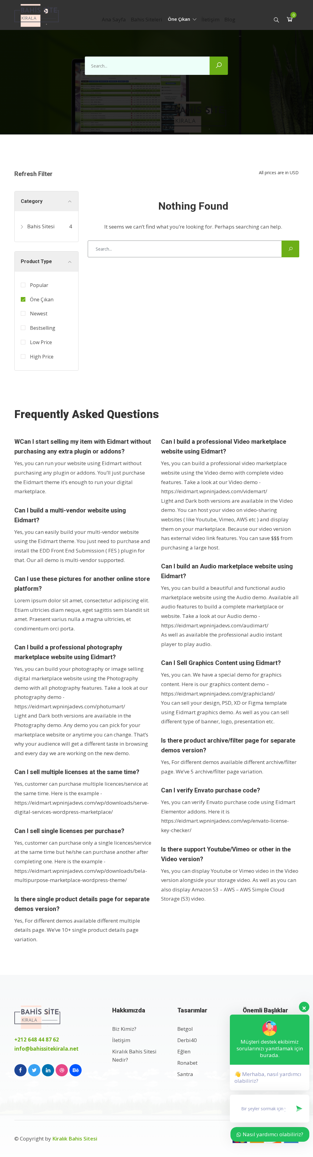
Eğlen (183, 1051)
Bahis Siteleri (146, 19)
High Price (41, 356)
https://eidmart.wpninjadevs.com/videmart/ (214, 491)
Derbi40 (187, 1040)
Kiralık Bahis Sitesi (74, 1138)
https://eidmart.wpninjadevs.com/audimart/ (214, 625)
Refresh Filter (33, 174)
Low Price (41, 342)
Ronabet (187, 1062)
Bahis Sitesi (40, 226)
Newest (38, 313)
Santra (185, 1074)
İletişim (210, 19)
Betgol (185, 1028)
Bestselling (42, 328)
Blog (229, 19)
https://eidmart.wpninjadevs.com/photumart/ (69, 706)
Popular (39, 285)
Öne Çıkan (179, 19)
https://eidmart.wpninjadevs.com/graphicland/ (218, 693)
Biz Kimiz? (124, 1028)
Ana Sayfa (114, 19)
